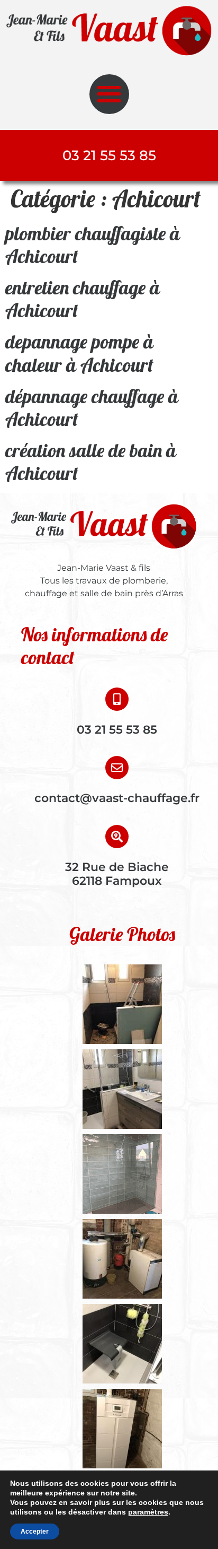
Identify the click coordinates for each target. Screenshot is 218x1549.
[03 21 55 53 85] (117, 699)
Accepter (35, 1531)
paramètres (148, 1512)
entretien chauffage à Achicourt (82, 298)
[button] (109, 94)
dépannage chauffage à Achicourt (91, 407)
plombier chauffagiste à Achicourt (92, 244)
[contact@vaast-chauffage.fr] (117, 767)
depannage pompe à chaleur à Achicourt (79, 352)
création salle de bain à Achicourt (90, 461)
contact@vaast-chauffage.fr (116, 798)
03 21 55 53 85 (117, 730)
